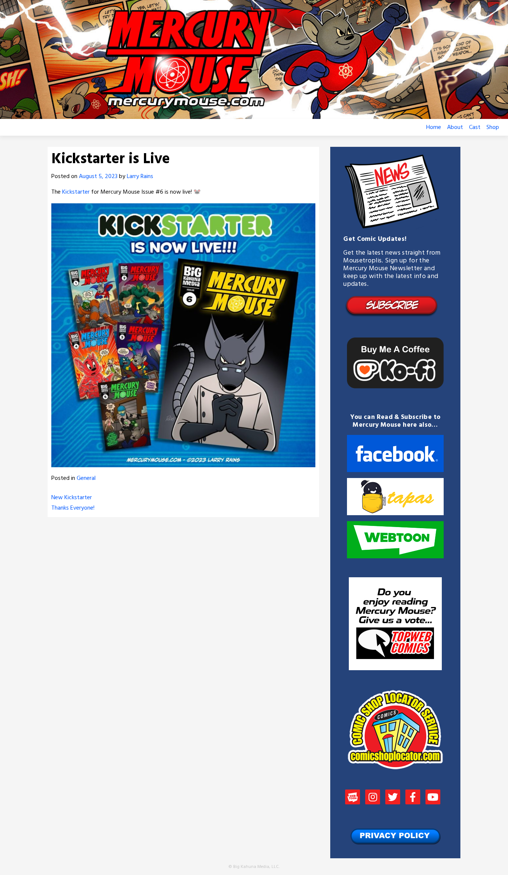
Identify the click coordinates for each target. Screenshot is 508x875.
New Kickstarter (71, 498)
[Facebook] (412, 798)
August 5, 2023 (98, 176)
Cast (474, 127)
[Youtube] (432, 798)
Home (433, 127)
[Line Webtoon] (352, 798)
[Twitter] (392, 798)
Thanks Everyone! (72, 508)
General (86, 478)
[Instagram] (372, 798)
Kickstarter (76, 192)
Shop (492, 127)
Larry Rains (140, 176)
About (455, 127)
